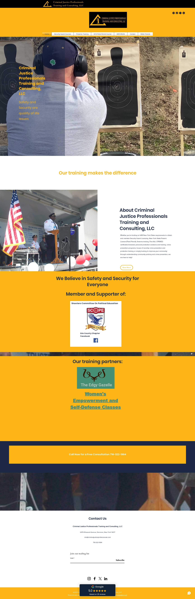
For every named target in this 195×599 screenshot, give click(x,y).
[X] (100, 578)
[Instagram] (173, 13)
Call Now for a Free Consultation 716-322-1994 (97, 454)
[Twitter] (180, 13)
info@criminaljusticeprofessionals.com (97, 537)
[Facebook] (177, 13)
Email (71, 558)
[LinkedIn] (184, 13)
